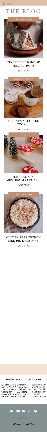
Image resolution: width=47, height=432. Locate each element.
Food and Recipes (24, 19)
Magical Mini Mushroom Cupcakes (23, 178)
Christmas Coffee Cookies (23, 122)
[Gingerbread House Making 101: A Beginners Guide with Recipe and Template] (23, 38)
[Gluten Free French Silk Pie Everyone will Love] (23, 213)
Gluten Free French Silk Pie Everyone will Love (23, 241)
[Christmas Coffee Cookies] (23, 98)
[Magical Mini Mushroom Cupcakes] (23, 154)
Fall (23, 135)
